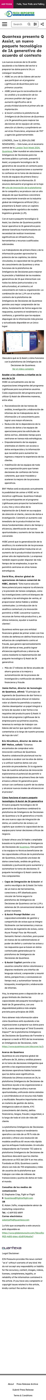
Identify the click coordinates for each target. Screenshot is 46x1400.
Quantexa (7, 151)
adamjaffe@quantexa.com (15, 1220)
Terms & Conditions (23, 1395)
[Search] (29, 24)
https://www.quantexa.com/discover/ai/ (22, 1046)
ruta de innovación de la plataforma (23, 187)
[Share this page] (42, 24)
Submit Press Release (23, 1389)
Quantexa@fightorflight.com (18, 1198)
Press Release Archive (27, 1384)
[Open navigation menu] (4, 24)
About (11, 1384)
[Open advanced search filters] (35, 24)
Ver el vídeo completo (23, 369)
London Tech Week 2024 (27, 147)
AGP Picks (7, 4)
